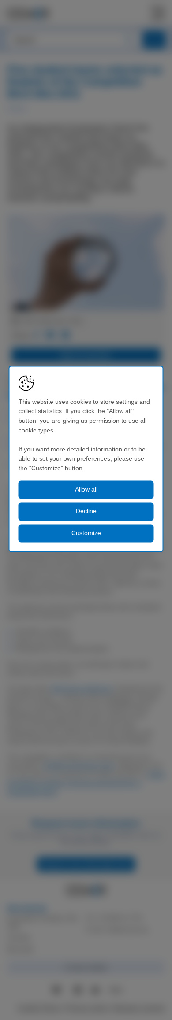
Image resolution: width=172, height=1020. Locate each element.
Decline (86, 511)
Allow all (86, 489)
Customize (86, 532)
